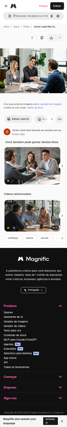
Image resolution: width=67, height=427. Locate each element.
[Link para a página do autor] (7, 132)
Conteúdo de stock (15, 335)
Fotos (26, 26)
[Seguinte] (51, 119)
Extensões (13, 348)
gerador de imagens (51, 104)
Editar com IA (20, 119)
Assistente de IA (13, 317)
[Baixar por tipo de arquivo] (59, 37)
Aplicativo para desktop (21, 353)
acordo (44, 238)
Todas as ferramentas (16, 367)
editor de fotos (35, 107)
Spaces (8, 312)
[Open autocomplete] (8, 16)
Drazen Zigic (18, 134)
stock (16, 26)
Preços (43, 6)
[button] (33, 290)
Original (24, 50)
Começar (10, 377)
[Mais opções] (32, 37)
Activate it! (50, 421)
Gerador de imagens (16, 321)
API (6, 362)
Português (33, 289)
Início (6, 26)
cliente (29, 238)
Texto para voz (12, 330)
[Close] (62, 421)
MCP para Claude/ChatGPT (20, 339)
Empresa (10, 387)
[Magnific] (33, 260)
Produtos (10, 306)
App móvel (10, 358)
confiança (13, 238)
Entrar (57, 6)
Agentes (12, 344)
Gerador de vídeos (14, 326)
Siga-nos (10, 398)
